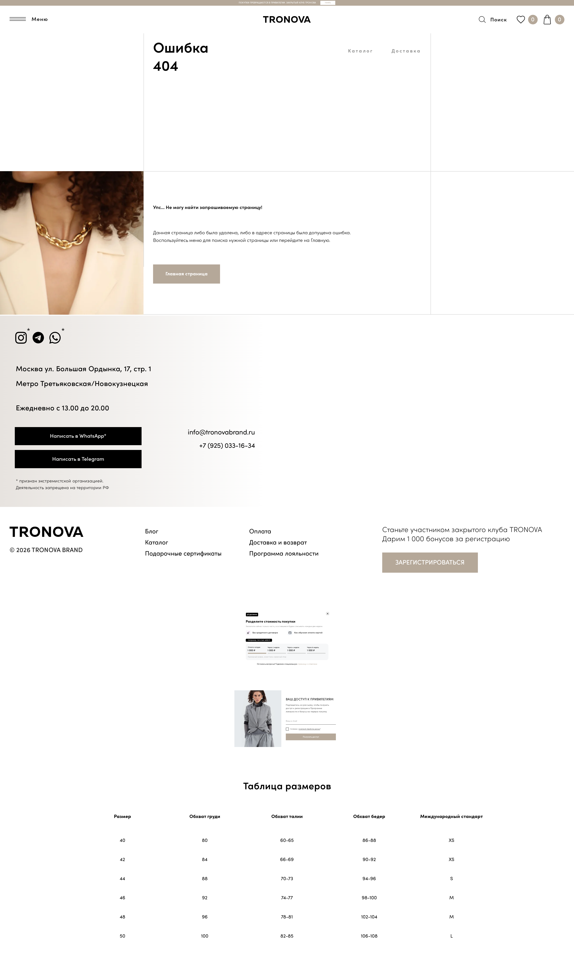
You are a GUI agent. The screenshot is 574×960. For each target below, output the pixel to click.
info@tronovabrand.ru (221, 432)
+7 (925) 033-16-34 (227, 446)
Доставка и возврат (278, 542)
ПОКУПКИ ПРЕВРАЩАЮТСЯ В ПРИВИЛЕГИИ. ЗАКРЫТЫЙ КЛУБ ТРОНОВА (277, 2)
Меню (40, 19)
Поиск (498, 20)
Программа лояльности (284, 553)
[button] (430, 563)
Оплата (260, 531)
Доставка (406, 51)
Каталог (360, 51)
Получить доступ (311, 737)
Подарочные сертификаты (183, 553)
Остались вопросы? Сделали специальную (287, 664)
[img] (327, 613)
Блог (151, 531)
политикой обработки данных (309, 729)
